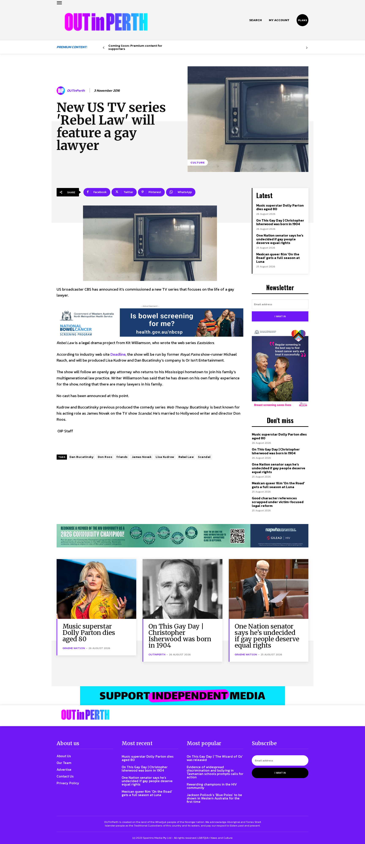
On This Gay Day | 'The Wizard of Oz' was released (215, 758)
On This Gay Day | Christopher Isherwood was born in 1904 (280, 222)
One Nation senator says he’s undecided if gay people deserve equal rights (279, 239)
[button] (255, 20)
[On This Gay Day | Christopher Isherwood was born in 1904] (182, 589)
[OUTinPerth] (61, 90)
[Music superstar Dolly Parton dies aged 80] (96, 589)
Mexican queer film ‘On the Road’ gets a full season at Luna (278, 258)
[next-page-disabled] (306, 47)
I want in (280, 316)
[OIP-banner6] (182, 695)
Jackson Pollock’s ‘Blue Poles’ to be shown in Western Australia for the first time (214, 798)
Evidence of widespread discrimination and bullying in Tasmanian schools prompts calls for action (215, 772)
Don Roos (105, 457)
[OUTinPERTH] (106, 21)
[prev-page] (103, 47)
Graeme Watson (74, 648)
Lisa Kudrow (165, 457)
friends (122, 457)
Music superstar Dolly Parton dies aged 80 (280, 207)
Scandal (204, 457)
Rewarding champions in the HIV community (212, 786)
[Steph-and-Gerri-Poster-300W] (280, 369)
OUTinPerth (76, 90)
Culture (198, 163)
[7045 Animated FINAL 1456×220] (150, 322)
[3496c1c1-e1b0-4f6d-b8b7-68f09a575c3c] (182, 535)
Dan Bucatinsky (81, 457)
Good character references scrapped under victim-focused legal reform (278, 502)
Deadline (117, 354)
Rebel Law (186, 457)
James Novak (142, 457)
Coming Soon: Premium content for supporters (135, 47)
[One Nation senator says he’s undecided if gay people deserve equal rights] (268, 589)
